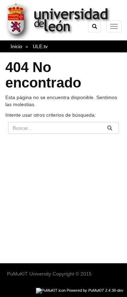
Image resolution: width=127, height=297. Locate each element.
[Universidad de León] (61, 39)
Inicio (16, 46)
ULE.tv (40, 46)
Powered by (95, 290)
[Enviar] (109, 128)
